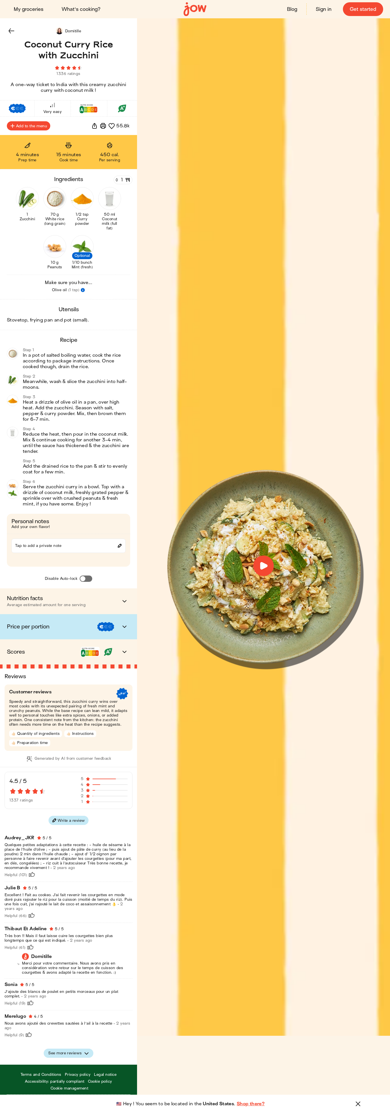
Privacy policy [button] (78, 1074)
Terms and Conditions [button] (41, 1074)
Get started (363, 9)
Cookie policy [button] (100, 1081)
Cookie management (69, 1088)
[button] (11, 30)
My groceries (28, 9)
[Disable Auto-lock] (86, 579)
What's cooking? (81, 9)
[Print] (103, 126)
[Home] (195, 9)
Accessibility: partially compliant (54, 1081)
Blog (292, 9)
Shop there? (251, 1103)
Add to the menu (31, 126)
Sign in (323, 9)
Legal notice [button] (105, 1074)
